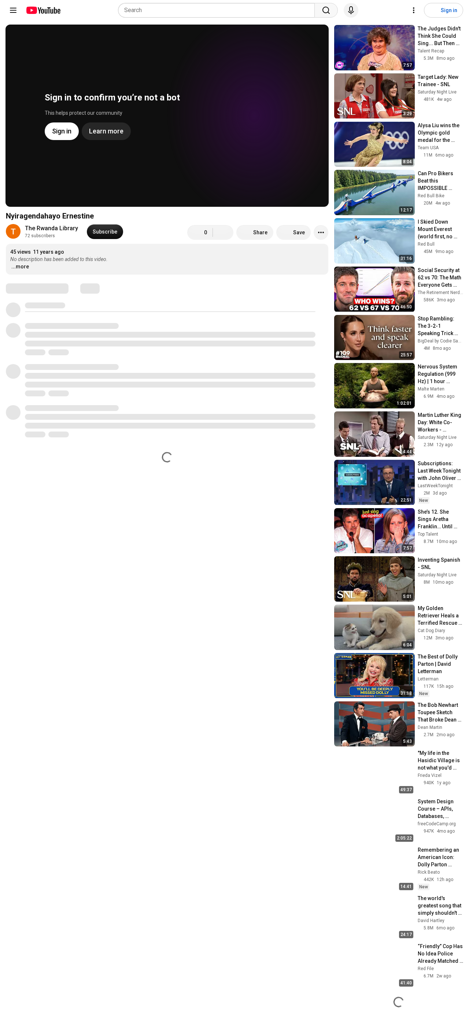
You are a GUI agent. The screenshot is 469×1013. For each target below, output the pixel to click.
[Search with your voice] (351, 10)
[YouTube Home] (43, 10)
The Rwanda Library (51, 228)
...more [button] (20, 266)
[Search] (326, 10)
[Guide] (13, 10)
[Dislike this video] (223, 232)
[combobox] (218, 10)
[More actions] (321, 232)
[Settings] (413, 10)
